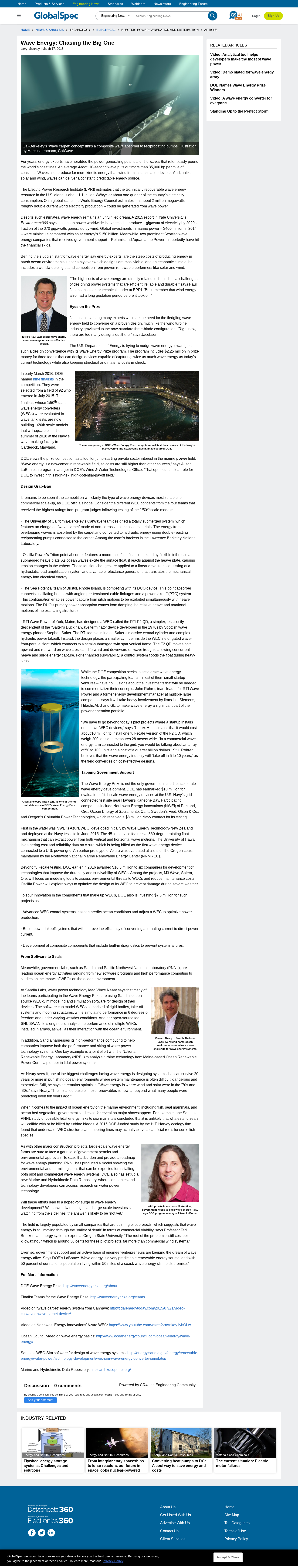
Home (21, 4)
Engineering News (86, 4)
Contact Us (169, 1531)
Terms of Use (132, 1394)
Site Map (231, 1515)
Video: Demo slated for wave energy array (242, 74)
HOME (25, 30)
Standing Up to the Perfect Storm (239, 111)
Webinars (138, 4)
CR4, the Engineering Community (168, 1385)
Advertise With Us (175, 1523)
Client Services (172, 1539)
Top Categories (237, 1523)
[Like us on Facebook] (32, 1533)
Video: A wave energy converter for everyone (241, 100)
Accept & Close (228, 1557)
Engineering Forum (193, 4)
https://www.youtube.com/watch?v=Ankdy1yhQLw (150, 1325)
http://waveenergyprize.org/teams (117, 1297)
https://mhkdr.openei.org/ (111, 1370)
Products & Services (49, 4)
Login (256, 16)
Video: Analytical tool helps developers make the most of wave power (240, 59)
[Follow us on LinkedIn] (51, 1533)
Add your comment (40, 1400)
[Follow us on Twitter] (41, 1533)
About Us (168, 1507)
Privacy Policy (236, 1539)
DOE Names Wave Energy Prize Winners (238, 87)
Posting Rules (111, 1394)
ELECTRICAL (105, 30)
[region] (149, 1557)
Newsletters (162, 4)
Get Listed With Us (175, 1515)
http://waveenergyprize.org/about (90, 1286)
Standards (115, 4)
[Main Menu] (19, 15)
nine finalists (43, 379)
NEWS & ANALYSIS (50, 30)
